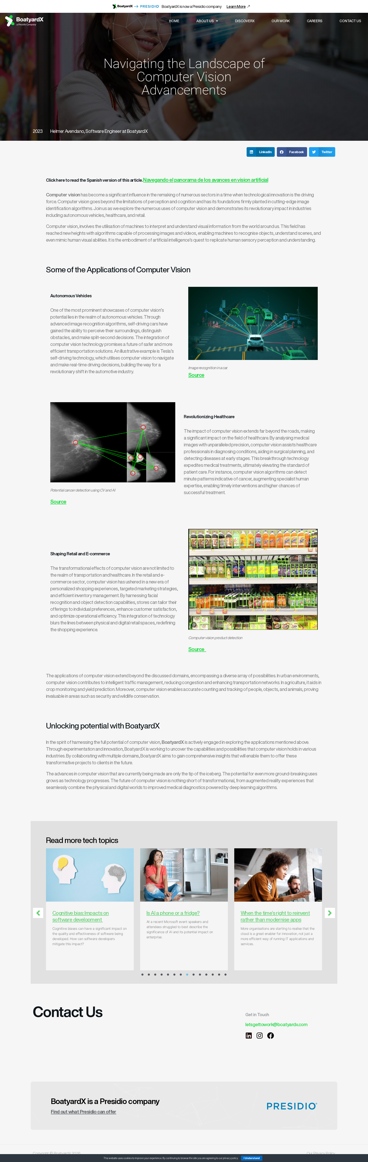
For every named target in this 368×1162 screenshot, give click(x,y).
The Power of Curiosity (274, 912)
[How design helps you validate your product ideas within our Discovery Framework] (193, 875)
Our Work (281, 21)
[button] (261, 152)
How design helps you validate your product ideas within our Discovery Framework (187, 919)
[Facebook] (270, 1035)
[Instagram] (259, 1035)
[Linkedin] (248, 1035)
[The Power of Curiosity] (287, 875)
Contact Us (350, 21)
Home (174, 21)
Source (196, 374)
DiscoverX (244, 21)
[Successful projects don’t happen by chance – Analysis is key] (98, 875)
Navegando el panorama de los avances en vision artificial (205, 179)
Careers (314, 21)
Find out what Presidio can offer (83, 1111)
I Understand (252, 1158)
